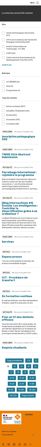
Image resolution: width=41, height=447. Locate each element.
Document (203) (14, 119)
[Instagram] (8, 444)
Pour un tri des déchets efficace (18, 318)
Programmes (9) (14, 90)
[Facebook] (19, 444)
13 (14, 366)
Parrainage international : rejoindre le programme (19, 173)
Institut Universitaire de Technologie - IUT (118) (19, 47)
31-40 (21, 378)
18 (18, 372)
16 (35, 366)
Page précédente (14, 360)
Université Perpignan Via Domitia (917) (20, 34)
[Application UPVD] (3, 444)
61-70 (22, 384)
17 (11, 372)
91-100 (21, 390)
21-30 (12, 378)
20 (32, 372)
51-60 (12, 384)
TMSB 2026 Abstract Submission (16, 156)
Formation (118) (13, 124)
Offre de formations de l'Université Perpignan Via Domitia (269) (21, 41)
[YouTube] (25, 444)
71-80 (31, 384)
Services (8, 241)
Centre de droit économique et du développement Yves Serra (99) (22, 58)
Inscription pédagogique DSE (18, 138)
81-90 (10, 390)
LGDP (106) (11, 53)
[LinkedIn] (14, 444)
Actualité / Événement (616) (18, 110)
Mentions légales (9, 431)
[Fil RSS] (30, 444)
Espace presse (12, 256)
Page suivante (28, 395)
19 (25, 372)
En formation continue (17, 296)
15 (28, 366)
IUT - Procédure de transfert (15, 279)
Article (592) (12, 115)
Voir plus (6, 65)
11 (36, 360)
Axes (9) (10, 86)
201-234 (13, 395)
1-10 (28, 360)
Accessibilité (7, 434)
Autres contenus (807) (16, 106)
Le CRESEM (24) (13, 81)
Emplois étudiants (14, 347)
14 (21, 366)
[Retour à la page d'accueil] (17, 419)
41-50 (31, 378)
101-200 (32, 390)
